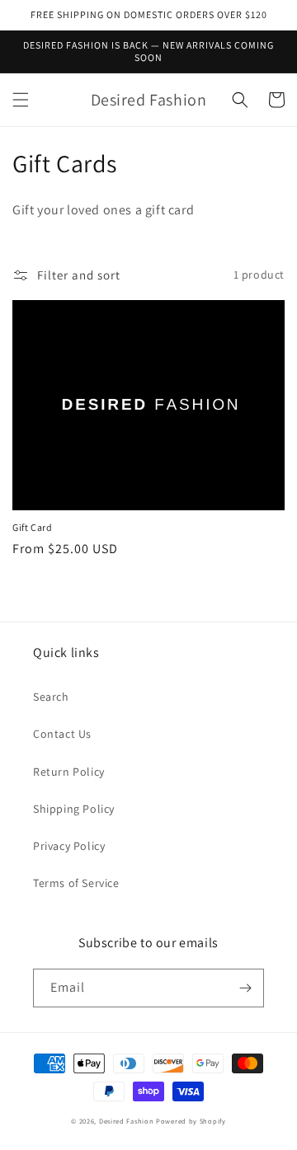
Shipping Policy (74, 808)
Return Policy (69, 771)
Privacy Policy (69, 845)
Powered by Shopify (191, 1120)
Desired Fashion (126, 1120)
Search (51, 696)
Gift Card (32, 527)
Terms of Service (76, 882)
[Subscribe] (245, 988)
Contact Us (62, 733)
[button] (20, 100)
